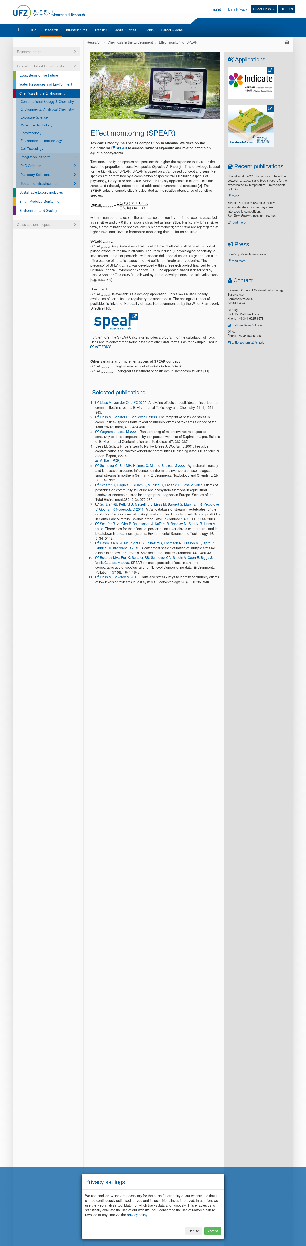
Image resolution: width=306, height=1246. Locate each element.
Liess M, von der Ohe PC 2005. (124, 402)
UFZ (33, 29)
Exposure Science (34, 117)
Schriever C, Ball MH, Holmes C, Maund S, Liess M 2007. (143, 465)
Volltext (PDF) (110, 460)
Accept (213, 1231)
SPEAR (121, 147)
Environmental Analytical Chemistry (47, 109)
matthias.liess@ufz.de (247, 325)
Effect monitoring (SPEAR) (179, 42)
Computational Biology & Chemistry (47, 101)
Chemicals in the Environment (42, 93)
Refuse (193, 1231)
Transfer (100, 29)
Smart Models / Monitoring (39, 201)
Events (148, 29)
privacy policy (137, 1214)
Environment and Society (38, 210)
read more (239, 222)
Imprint (215, 9)
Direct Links (262, 8)
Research (51, 29)
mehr (235, 196)
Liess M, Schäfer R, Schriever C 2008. (129, 417)
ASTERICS (103, 346)
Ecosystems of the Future (38, 75)
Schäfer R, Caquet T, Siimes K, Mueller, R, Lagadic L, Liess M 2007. (151, 484)
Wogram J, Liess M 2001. (119, 431)
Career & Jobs (172, 29)
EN (291, 8)
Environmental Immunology (41, 140)
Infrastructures (76, 29)
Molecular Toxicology (36, 125)
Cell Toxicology (32, 148)
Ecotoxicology (31, 133)
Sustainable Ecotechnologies (41, 192)
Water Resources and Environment (45, 84)
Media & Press (125, 29)
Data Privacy (237, 9)
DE (282, 8)
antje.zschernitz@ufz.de (248, 342)
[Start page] (20, 30)
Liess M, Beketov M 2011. (119, 576)
